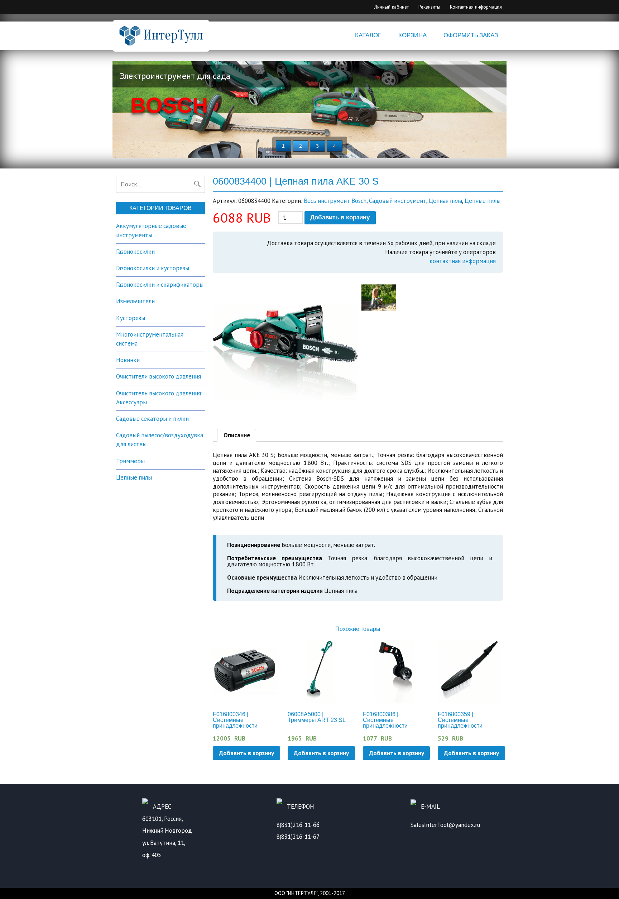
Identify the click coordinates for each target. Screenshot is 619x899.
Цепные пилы (482, 201)
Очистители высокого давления (158, 376)
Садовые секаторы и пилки (152, 419)
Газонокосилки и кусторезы (152, 268)
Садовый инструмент (397, 201)
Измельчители (135, 301)
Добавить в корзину (340, 217)
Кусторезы (130, 318)
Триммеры (130, 461)
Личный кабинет (391, 7)
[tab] (236, 435)
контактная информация (463, 261)
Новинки (128, 360)
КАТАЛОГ (368, 35)
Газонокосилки (135, 252)
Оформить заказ (470, 35)
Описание (237, 435)
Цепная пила (445, 201)
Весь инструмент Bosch (335, 201)
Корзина (412, 35)
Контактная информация (476, 7)
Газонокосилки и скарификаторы (159, 285)
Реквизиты (429, 7)
